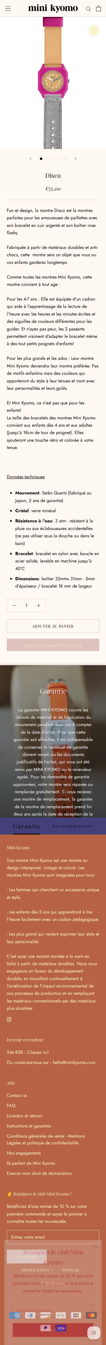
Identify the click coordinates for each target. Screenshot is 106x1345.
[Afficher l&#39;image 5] (65, 158)
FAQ (11, 1105)
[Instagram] (9, 1019)
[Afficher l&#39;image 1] (41, 158)
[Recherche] (88, 8)
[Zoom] (94, 30)
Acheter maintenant (53, 645)
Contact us (17, 1095)
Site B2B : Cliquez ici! (28, 1052)
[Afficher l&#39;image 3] (53, 158)
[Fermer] (95, 1241)
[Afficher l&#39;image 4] (59, 158)
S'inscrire (53, 1325)
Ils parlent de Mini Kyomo (31, 1163)
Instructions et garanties (29, 1126)
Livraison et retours (24, 1115)
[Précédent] (30, 158)
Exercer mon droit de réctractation (39, 1173)
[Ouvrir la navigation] (8, 8)
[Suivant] (75, 158)
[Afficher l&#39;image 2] (47, 158)
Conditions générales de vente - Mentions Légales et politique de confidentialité (46, 1139)
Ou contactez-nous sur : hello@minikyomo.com (51, 1062)
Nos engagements (24, 1153)
